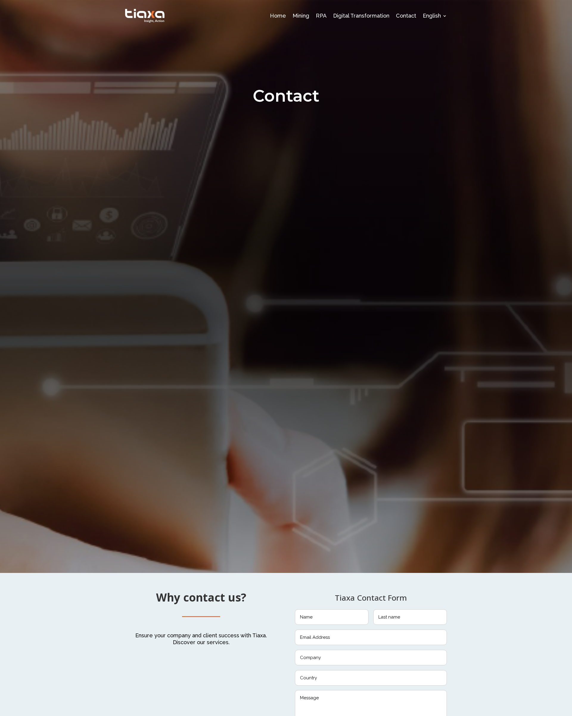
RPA (321, 16)
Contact (406, 16)
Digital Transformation (361, 16)
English (432, 16)
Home (278, 16)
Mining (301, 16)
